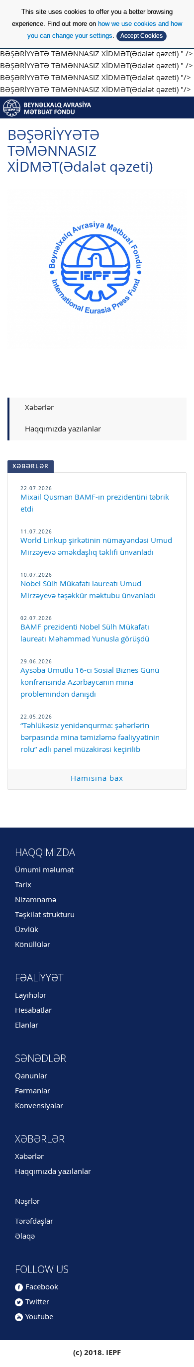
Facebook (41, 1287)
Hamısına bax (97, 779)
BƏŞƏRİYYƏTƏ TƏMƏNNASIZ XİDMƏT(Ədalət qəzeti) (80, 152)
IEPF (97, 108)
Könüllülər (32, 945)
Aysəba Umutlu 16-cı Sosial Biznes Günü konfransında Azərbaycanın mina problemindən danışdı (89, 683)
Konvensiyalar (39, 1106)
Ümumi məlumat (44, 870)
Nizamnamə (35, 900)
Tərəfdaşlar (34, 1222)
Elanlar (26, 1026)
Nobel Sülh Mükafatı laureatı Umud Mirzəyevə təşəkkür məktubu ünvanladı (88, 590)
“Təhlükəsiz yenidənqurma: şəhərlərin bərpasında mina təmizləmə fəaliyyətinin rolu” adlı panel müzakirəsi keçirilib (90, 738)
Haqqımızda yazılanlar (63, 429)
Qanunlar (31, 1076)
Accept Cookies (141, 35)
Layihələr (30, 996)
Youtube (39, 1317)
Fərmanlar (32, 1091)
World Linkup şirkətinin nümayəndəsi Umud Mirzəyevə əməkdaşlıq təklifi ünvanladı (96, 547)
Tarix (23, 885)
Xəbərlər (39, 408)
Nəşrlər (27, 1202)
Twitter (37, 1302)
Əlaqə (25, 1237)
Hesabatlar (33, 1011)
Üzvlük (26, 930)
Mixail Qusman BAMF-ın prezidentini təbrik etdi (94, 504)
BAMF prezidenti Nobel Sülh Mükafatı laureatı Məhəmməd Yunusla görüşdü (84, 633)
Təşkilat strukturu (45, 915)
